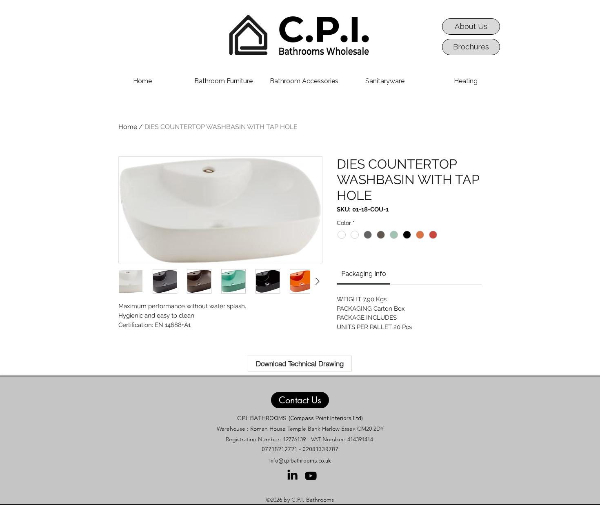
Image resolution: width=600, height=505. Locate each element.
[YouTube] (311, 476)
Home (127, 127)
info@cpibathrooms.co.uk (300, 461)
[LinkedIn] (292, 474)
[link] (363, 274)
